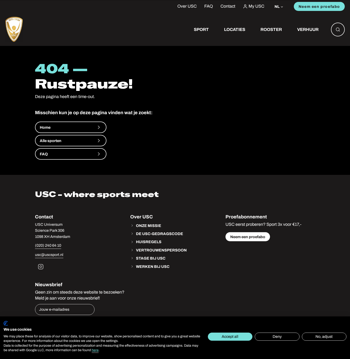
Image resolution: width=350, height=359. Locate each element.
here (95, 350)
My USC (256, 6)
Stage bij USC (150, 258)
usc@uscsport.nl (49, 254)
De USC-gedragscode (159, 233)
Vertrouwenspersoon (161, 250)
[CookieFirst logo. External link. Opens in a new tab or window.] (6, 323)
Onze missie (148, 225)
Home (45, 127)
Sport (201, 29)
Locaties (234, 29)
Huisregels (148, 241)
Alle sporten (50, 140)
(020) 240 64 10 (48, 245)
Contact (227, 6)
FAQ (208, 6)
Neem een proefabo (319, 6)
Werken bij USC (153, 266)
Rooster (271, 29)
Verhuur (308, 29)
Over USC (187, 6)
